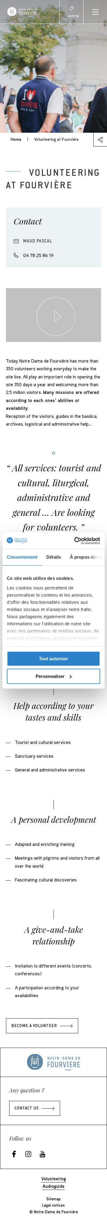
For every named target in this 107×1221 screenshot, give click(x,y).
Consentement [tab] (22, 557)
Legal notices (53, 1205)
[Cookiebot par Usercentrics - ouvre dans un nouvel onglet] (75, 541)
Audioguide (53, 1186)
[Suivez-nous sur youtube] (42, 1154)
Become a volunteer (34, 1026)
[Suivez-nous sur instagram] (28, 1154)
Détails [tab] (53, 557)
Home (16, 139)
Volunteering (53, 1178)
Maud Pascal (37, 241)
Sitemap (53, 1198)
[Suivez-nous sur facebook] (14, 1154)
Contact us (27, 1109)
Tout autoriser (53, 658)
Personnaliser (50, 676)
